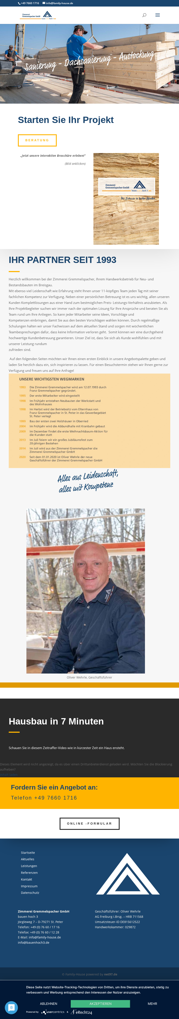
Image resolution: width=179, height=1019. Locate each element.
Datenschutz (30, 893)
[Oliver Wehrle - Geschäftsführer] (85, 672)
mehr (152, 1004)
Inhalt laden (9, 775)
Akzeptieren (101, 1004)
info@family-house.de (45, 937)
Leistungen (29, 866)
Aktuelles (27, 859)
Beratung (37, 140)
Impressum (29, 886)
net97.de (110, 974)
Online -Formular (89, 823)
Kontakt (26, 879)
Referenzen (29, 873)
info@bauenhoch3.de (33, 942)
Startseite (28, 853)
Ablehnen (48, 1004)
